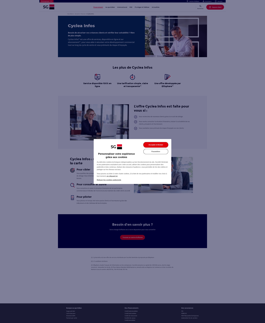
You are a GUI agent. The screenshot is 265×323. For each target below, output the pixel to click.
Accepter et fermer (156, 145)
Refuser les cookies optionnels (109, 180)
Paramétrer (155, 151)
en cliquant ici (112, 176)
